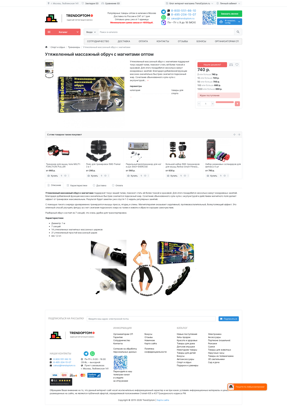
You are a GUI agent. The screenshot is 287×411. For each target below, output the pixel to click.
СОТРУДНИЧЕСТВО (98, 41)
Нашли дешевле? (212, 64)
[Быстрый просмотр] (65, 175)
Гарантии (118, 337)
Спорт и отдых (184, 362)
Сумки (211, 346)
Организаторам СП (123, 334)
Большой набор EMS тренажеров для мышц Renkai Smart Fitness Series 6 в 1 (183, 165)
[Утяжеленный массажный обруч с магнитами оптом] (91, 94)
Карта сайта (151, 343)
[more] (68, 175)
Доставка (124, 41)
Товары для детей (186, 353)
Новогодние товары (187, 349)
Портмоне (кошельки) (219, 340)
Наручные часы (216, 353)
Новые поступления (187, 334)
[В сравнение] (231, 64)
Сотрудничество (121, 340)
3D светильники (216, 359)
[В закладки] (237, 64)
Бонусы (201, 41)
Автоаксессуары (185, 359)
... (131, 96)
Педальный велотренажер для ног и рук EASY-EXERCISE (143, 165)
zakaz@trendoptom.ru (182, 18)
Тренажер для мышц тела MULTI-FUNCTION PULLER (63, 165)
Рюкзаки (212, 343)
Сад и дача (213, 362)
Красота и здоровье (187, 340)
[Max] (163, 22)
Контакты (163, 41)
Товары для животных (219, 349)
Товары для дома (186, 343)
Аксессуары (214, 337)
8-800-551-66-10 (183, 10)
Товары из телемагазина (220, 356)
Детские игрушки (186, 346)
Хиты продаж (184, 337)
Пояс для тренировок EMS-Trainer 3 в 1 (103, 165)
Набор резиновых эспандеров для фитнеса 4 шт (223, 165)
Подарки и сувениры (187, 365)
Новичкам (150, 340)
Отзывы (183, 41)
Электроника (214, 334)
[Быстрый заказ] (237, 103)
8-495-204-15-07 (183, 14)
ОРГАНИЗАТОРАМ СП (227, 41)
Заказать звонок (229, 13)
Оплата (143, 41)
